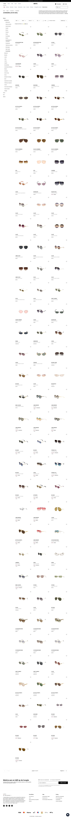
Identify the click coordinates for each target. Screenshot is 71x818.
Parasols (7, 32)
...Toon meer (66, 13)
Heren (9, 3)
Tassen (15, 7)
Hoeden (7, 28)
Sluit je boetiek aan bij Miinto (34, 799)
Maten (23, 20)
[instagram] (4, 806)
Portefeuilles (8, 36)
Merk (16, 20)
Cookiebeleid (58, 799)
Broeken (5, 55)
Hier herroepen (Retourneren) (47, 799)
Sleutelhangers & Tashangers (8, 41)
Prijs (37, 20)
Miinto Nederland (7, 795)
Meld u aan (63, 782)
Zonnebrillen (8, 51)
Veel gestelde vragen (46, 796)
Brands (28, 7)
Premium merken (52, 20)
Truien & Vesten (7, 88)
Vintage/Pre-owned (37, 7)
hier (41, 786)
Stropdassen (8, 43)
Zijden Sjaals (8, 49)
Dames (5, 3)
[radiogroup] (53, 779)
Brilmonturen (8, 22)
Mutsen (7, 30)
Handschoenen (8, 26)
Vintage (5, 90)
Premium (31, 7)
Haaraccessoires (8, 24)
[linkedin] (6, 806)
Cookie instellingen (59, 801)
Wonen (4, 96)
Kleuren (30, 20)
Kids (12, 3)
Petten (7, 34)
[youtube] (9, 806)
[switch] (44, 20)
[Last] (66, 770)
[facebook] (12, 806)
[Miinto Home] (35, 3)
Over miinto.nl (31, 796)
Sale (4, 7)
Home (4, 10)
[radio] (38, 779)
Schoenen (11, 7)
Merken (30, 801)
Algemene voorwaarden (60, 796)
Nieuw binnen (44, 7)
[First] (4, 770)
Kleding (7, 7)
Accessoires (20, 7)
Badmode (6, 53)
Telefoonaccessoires (9, 45)
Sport (24, 7)
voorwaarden (46, 785)
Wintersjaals (8, 47)
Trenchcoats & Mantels (8, 86)
